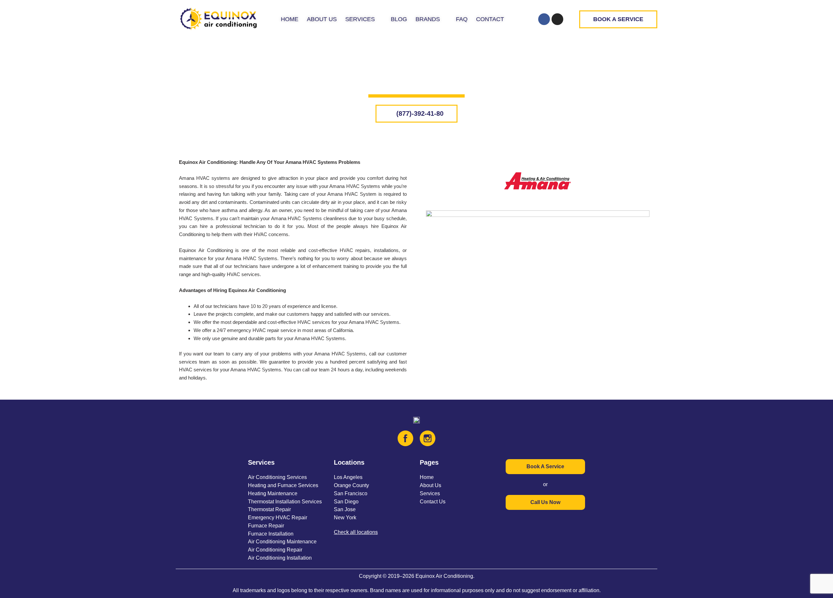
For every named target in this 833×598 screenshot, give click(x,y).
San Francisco (350, 493)
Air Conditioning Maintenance (282, 541)
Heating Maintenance (272, 493)
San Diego (346, 501)
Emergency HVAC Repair (277, 517)
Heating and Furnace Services (283, 485)
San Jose (345, 509)
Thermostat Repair (269, 509)
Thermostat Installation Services (285, 501)
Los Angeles (348, 477)
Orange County (351, 485)
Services (430, 493)
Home (427, 477)
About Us (430, 485)
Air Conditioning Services (277, 477)
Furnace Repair (266, 525)
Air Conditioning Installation (280, 558)
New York (345, 517)
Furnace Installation (271, 534)
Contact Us (432, 501)
